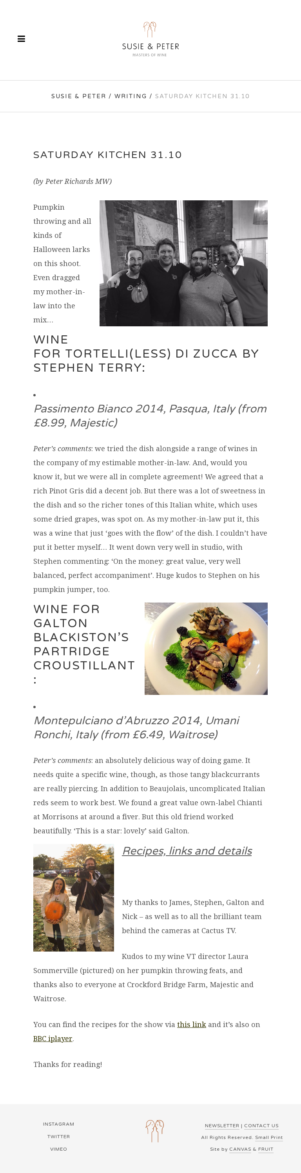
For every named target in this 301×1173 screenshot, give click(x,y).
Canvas (240, 1149)
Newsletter (222, 1125)
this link (191, 1024)
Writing (130, 96)
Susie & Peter (78, 96)
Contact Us (261, 1125)
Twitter (58, 1136)
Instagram (58, 1124)
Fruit (266, 1149)
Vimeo (58, 1149)
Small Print (269, 1137)
